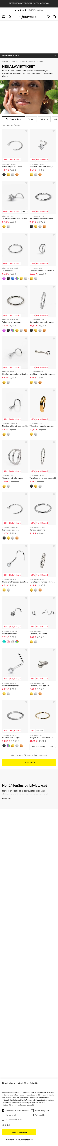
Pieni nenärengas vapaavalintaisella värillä (13, 530)
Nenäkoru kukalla (9, 633)
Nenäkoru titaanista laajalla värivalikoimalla (14, 582)
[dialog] (29, 1112)
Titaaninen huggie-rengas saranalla (41, 426)
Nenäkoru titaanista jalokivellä (11, 685)
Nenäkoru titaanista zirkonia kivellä (14, 374)
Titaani (31, 119)
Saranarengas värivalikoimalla (9, 270)
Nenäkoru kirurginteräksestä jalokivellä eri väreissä (14, 426)
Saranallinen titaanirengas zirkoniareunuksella (41, 322)
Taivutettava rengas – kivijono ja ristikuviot (43, 582)
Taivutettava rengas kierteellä (43, 478)
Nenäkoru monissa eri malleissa (39, 685)
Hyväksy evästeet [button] (19, 1132)
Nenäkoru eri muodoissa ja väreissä (41, 166)
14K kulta (44, 119)
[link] (4, 174)
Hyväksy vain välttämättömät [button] (19, 1140)
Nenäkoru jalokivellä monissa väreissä (42, 374)
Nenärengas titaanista (12, 166)
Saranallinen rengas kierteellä (11, 737)
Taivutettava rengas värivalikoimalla (11, 322)
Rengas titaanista (37, 530)
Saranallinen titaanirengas (41, 218)
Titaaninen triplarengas (12, 478)
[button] (29, 1126)
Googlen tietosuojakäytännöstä (39, 1100)
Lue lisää (6, 798)
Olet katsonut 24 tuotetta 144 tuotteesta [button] (29, 755)
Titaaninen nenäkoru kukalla (14, 218)
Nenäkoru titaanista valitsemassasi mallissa (40, 633)
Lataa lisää (29, 762)
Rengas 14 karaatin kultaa (41, 737)
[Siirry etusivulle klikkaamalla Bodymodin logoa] (29, 17)
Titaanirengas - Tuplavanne (42, 270)
